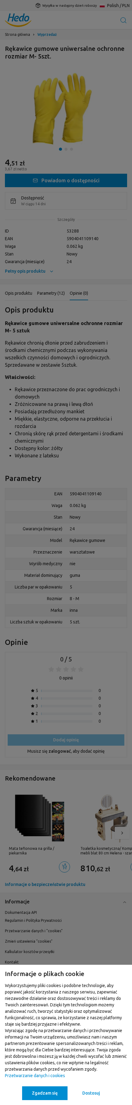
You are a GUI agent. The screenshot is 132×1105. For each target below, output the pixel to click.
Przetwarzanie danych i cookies (35, 1075)
